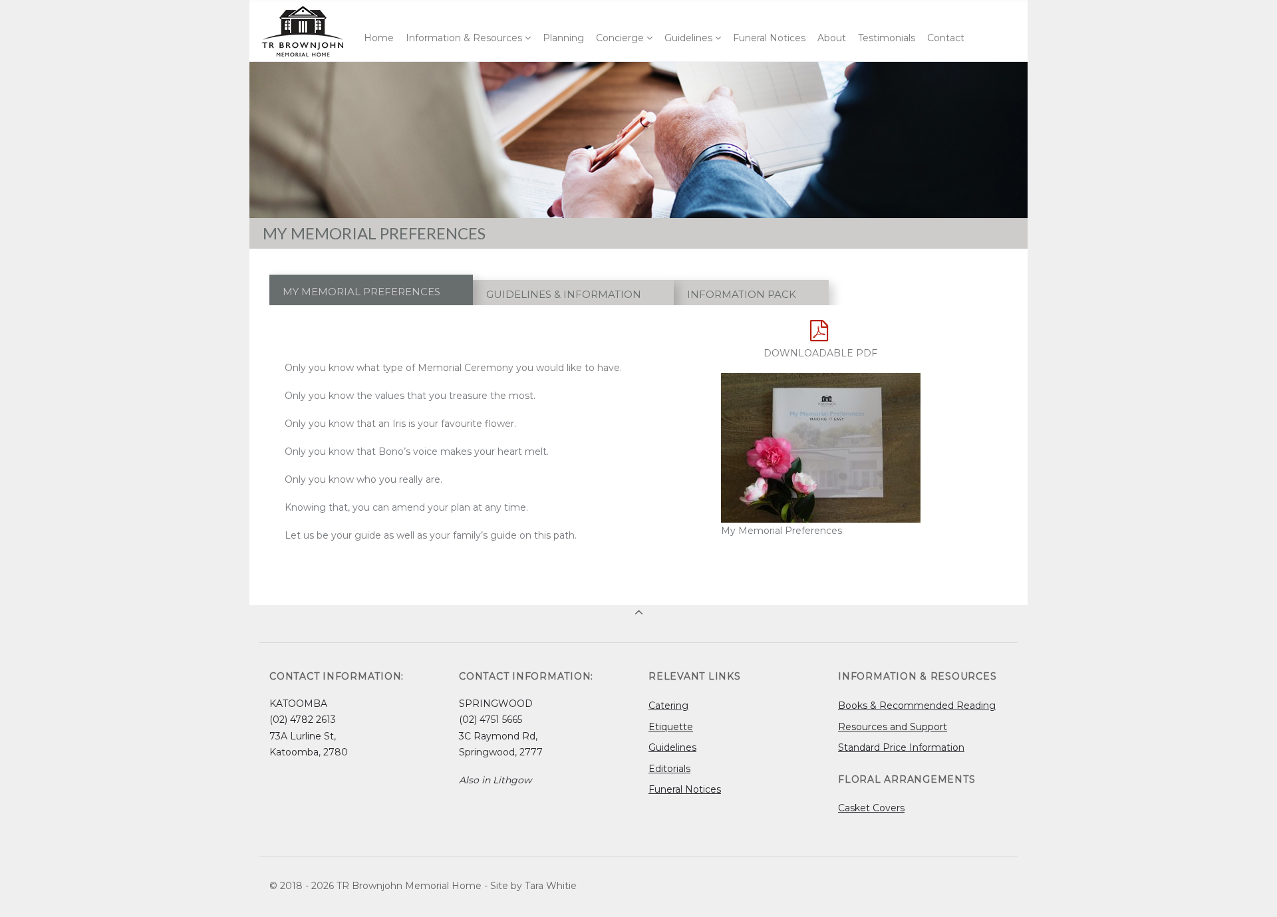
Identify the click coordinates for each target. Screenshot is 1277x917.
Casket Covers (871, 808)
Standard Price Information (901, 747)
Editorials (669, 769)
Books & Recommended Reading (917, 706)
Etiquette (670, 727)
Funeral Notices (684, 789)
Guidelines (672, 747)
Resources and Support (892, 727)
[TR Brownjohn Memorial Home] (303, 31)
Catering (668, 706)
